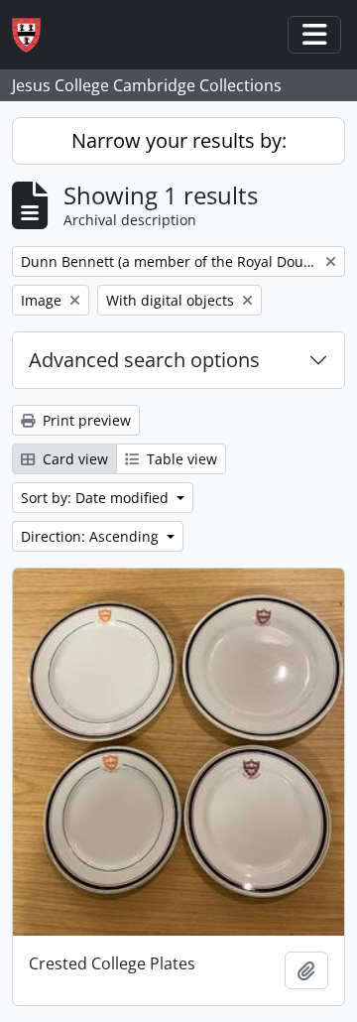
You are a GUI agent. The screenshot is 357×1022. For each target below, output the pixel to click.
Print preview (85, 420)
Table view (180, 458)
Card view (73, 458)
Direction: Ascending (92, 536)
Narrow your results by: (179, 140)
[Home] (34, 35)
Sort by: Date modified (97, 497)
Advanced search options (144, 359)
